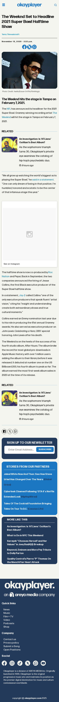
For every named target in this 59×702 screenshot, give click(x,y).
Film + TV (8, 616)
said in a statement (43, 179)
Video (6, 619)
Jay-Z (22, 295)
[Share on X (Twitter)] (29, 47)
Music (6, 612)
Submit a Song (11, 646)
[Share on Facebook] (24, 47)
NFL (9, 108)
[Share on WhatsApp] (34, 47)
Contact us (9, 639)
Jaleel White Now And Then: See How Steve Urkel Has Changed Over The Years (28, 479)
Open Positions (11, 649)
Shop (6, 626)
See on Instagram (12, 264)
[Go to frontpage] (29, 5)
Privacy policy (11, 642)
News (6, 609)
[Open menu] (3, 5)
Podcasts (8, 623)
